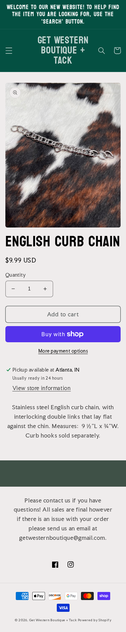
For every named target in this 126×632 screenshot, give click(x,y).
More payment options (63, 351)
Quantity (15, 275)
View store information (41, 388)
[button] (8, 50)
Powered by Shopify (94, 620)
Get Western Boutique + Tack (53, 620)
